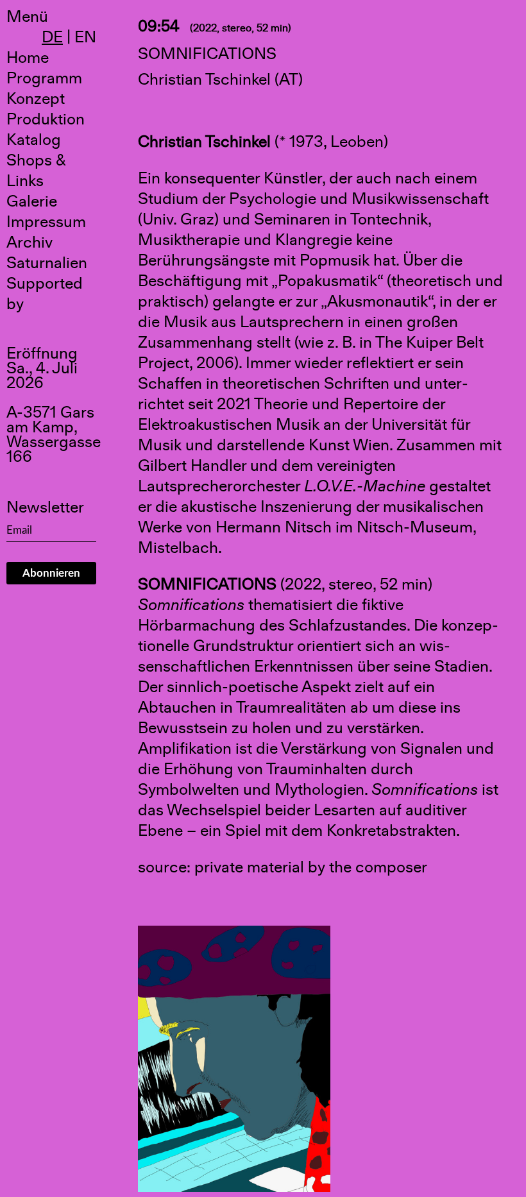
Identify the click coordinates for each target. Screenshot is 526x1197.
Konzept (35, 99)
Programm (44, 78)
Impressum (46, 222)
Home (27, 57)
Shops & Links (36, 170)
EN (85, 37)
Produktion (45, 119)
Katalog (33, 140)
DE (52, 37)
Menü (27, 16)
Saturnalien (46, 263)
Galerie (31, 201)
